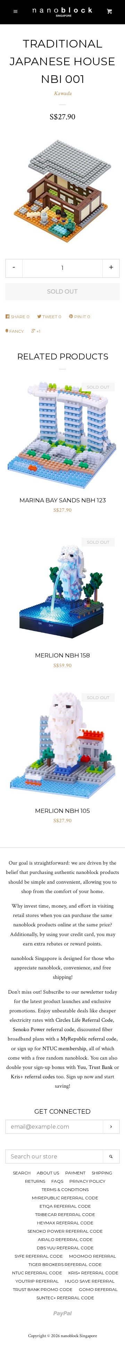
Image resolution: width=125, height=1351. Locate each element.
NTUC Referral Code (37, 1272)
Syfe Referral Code (39, 1256)
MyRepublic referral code (88, 1039)
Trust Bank (101, 1067)
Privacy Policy (87, 1181)
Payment (75, 1172)
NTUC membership (64, 1048)
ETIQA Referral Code (65, 1206)
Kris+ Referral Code (93, 1272)
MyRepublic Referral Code (65, 1197)
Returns (35, 1181)
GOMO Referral (98, 1289)
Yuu (81, 1067)
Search (22, 1172)
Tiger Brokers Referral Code (65, 1264)
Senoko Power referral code (43, 1029)
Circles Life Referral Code (84, 1020)
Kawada (63, 93)
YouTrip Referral (37, 1281)
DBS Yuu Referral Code (65, 1247)
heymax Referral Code (65, 1222)
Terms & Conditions (65, 1189)
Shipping (102, 1172)
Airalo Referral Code (65, 1239)
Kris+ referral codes (33, 1076)
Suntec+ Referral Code (65, 1297)
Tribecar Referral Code (65, 1214)
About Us (48, 1172)
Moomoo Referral (92, 1256)
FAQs (57, 1181)
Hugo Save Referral (90, 1281)
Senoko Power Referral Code (65, 1231)
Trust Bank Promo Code (43, 1289)
